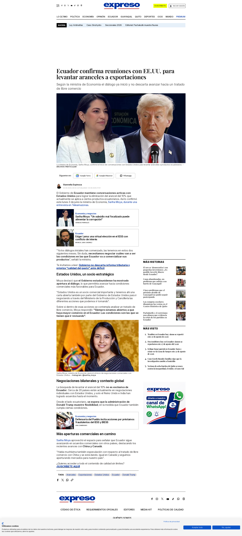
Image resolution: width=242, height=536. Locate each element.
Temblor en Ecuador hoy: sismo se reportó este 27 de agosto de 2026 (165, 335)
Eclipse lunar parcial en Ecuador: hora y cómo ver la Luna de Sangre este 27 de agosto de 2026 (167, 351)
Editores (129, 510)
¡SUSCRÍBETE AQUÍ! (68, 466)
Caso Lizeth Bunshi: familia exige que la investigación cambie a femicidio (164, 359)
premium (180, 17)
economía (88, 17)
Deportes (149, 17)
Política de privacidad (172, 522)
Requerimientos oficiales (102, 510)
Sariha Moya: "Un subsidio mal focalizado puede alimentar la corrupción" (102, 218)
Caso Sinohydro (94, 25)
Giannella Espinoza (72, 185)
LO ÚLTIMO (62, 17)
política (75, 17)
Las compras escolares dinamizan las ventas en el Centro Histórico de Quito (155, 304)
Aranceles (71, 474)
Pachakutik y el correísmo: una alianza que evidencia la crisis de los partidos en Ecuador (155, 316)
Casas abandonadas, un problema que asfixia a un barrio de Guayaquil (155, 281)
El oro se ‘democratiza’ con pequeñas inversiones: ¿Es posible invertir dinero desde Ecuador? (155, 271)
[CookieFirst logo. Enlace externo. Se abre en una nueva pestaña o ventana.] (3, 523)
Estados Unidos (102, 474)
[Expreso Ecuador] (77, 501)
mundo (169, 17)
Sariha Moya (63, 440)
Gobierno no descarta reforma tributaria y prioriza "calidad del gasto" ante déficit (93, 267)
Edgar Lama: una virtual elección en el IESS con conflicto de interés (101, 238)
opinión (101, 17)
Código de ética (70, 510)
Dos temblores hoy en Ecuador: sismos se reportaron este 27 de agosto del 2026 (165, 342)
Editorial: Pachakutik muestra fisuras (142, 25)
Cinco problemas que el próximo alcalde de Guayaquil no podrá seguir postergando (155, 293)
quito (138, 17)
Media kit (146, 510)
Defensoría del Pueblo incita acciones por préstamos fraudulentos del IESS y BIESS (104, 421)
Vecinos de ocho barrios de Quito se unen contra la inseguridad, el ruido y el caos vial (166, 367)
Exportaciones (85, 474)
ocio (160, 17)
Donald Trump (129, 474)
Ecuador (113, 17)
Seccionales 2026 (113, 25)
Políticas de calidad (171, 510)
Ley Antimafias (76, 25)
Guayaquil (126, 17)
